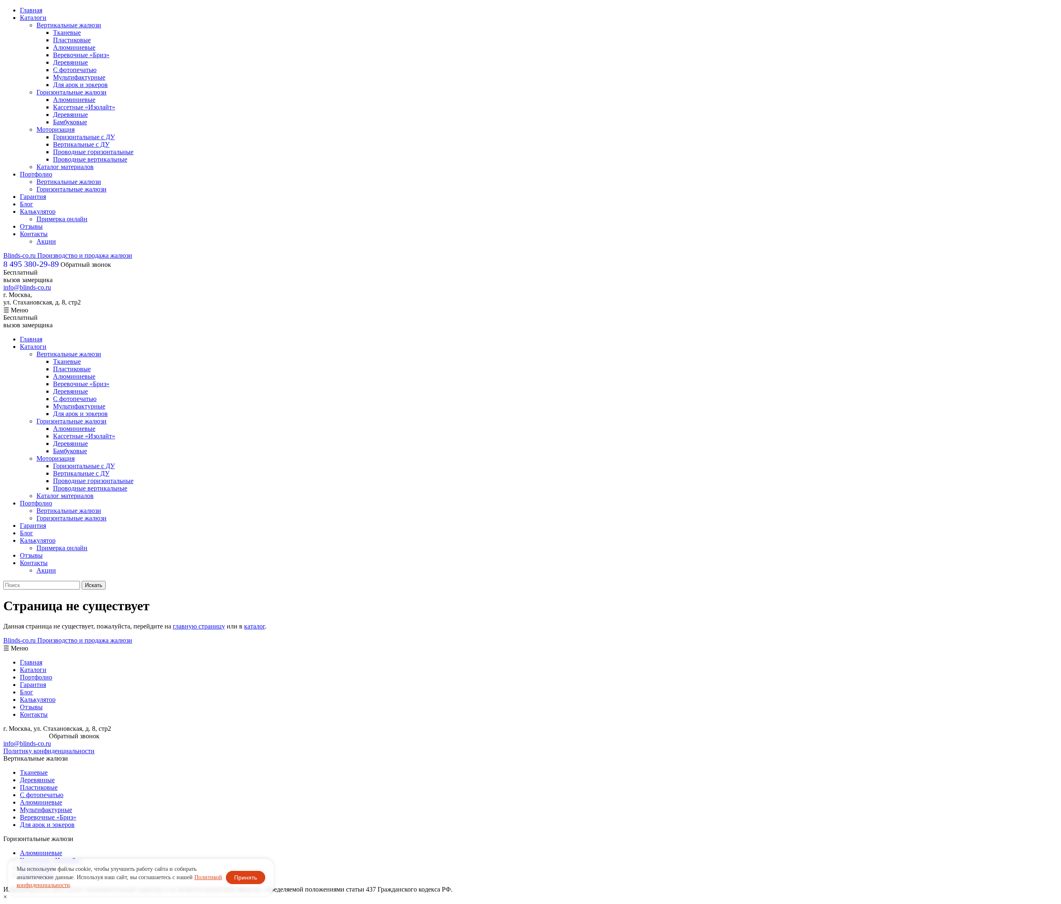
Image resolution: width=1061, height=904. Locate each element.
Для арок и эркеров (80, 84)
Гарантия (33, 196)
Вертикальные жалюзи (68, 25)
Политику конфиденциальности (48, 750)
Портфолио (36, 174)
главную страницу (199, 626)
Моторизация (55, 129)
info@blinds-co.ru (27, 287)
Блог (26, 204)
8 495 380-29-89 (25, 736)
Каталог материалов (65, 166)
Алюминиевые (74, 47)
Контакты (34, 233)
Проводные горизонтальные (93, 151)
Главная (31, 10)
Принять (245, 877)
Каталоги (33, 17)
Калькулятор (38, 211)
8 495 (31, 263)
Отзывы (31, 226)
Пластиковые (72, 40)
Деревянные (70, 62)
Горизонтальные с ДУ (84, 136)
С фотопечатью (75, 69)
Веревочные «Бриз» (81, 54)
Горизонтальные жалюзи (71, 92)
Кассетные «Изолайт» (84, 107)
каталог (254, 626)
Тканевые (67, 32)
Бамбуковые (70, 122)
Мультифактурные (79, 77)
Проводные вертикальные (90, 159)
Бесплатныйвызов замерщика (28, 276)
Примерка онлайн (61, 218)
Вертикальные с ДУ (81, 144)
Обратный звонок (86, 264)
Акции (46, 241)
